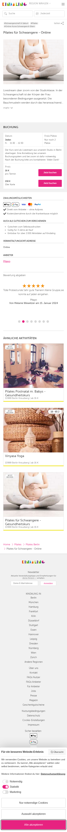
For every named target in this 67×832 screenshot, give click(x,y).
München (33, 602)
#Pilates (34, 23)
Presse (33, 695)
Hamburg (33, 607)
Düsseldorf (33, 620)
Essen (33, 630)
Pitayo (6, 261)
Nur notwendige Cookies (33, 802)
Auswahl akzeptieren (33, 814)
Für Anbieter (33, 686)
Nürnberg (34, 648)
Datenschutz (33, 715)
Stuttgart (33, 625)
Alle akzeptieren (33, 824)
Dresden (33, 643)
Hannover (33, 634)
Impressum (33, 725)
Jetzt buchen (50, 172)
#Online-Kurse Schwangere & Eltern (19, 26)
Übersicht (58, 752)
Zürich (33, 657)
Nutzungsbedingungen (33, 711)
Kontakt (34, 673)
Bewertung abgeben (14, 275)
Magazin (33, 700)
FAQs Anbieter (33, 682)
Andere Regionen (34, 662)
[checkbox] (11, 782)
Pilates (17, 544)
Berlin (33, 598)
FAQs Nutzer (33, 677)
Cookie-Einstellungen (33, 720)
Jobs (33, 691)
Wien (33, 653)
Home (6, 544)
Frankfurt (33, 611)
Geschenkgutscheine (33, 705)
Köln (33, 616)
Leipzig (33, 639)
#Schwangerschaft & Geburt (16, 23)
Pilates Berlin (33, 544)
